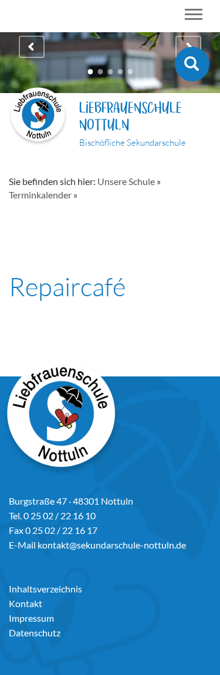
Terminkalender (40, 194)
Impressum (31, 617)
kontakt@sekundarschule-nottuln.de (112, 544)
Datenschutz (34, 632)
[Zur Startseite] (38, 118)
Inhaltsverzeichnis (45, 588)
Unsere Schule (126, 181)
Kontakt (25, 603)
